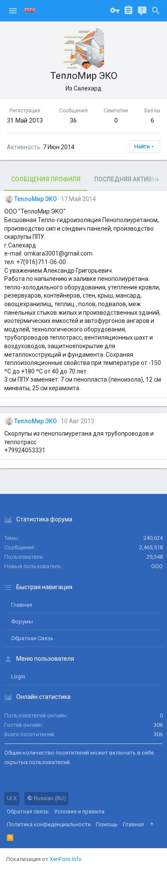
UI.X (12, 798)
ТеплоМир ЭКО (35, 199)
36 (73, 120)
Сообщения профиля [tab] (46, 179)
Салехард (87, 88)
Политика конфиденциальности (49, 824)
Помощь (107, 824)
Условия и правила (79, 811)
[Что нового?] (142, 11)
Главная (21, 605)
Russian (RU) (49, 798)
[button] (12, 11)
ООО (157, 566)
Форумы (22, 621)
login (18, 676)
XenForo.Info (66, 859)
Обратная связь (32, 638)
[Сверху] (151, 824)
